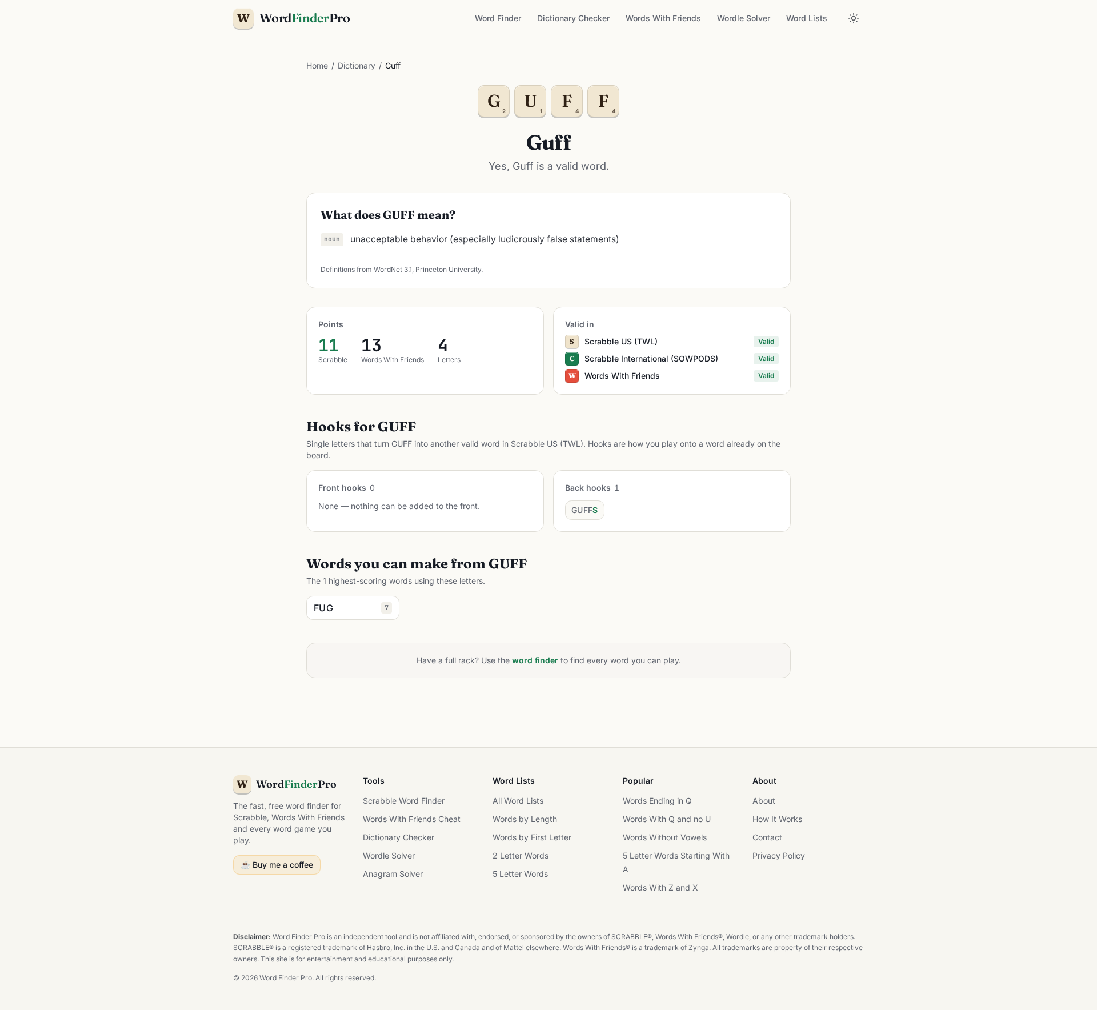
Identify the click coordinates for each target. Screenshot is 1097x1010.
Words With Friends (663, 18)
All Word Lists (518, 800)
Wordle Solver (743, 18)
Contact (767, 837)
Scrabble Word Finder (404, 800)
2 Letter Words (520, 855)
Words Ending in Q (657, 800)
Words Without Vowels (665, 837)
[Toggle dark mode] (853, 18)
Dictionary (356, 65)
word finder (535, 660)
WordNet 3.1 (393, 269)
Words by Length (525, 819)
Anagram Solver (393, 874)
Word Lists (806, 18)
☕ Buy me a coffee (277, 864)
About (763, 800)
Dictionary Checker (573, 18)
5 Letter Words (520, 874)
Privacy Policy (778, 855)
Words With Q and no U (667, 819)
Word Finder (498, 18)
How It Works (777, 819)
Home (317, 65)
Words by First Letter (532, 837)
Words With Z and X (660, 887)
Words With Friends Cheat (412, 819)
